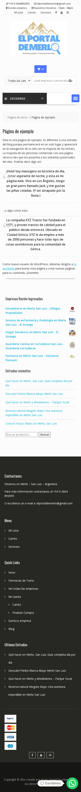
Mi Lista (18, 12)
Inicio (11, 572)
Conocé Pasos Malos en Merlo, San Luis (31, 423)
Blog (11, 629)
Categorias (17, 98)
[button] (75, 98)
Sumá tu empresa (19, 621)
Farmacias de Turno (21, 580)
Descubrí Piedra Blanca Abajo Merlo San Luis (34, 394)
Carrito (32, 12)
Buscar (44, 434)
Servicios (45, 12)
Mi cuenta (14, 597)
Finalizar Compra (23, 612)
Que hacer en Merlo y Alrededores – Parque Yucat (37, 402)
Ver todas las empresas (23, 588)
